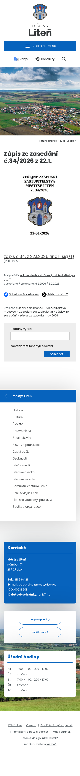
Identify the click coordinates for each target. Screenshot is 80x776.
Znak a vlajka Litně (25, 493)
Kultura (18, 417)
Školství (18, 424)
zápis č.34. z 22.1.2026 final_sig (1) (39, 256)
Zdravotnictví (22, 431)
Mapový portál (39, 619)
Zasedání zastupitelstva (36, 312)
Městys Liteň (68, 141)
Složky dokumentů (30, 308)
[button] (40, 46)
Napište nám (39, 632)
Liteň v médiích (23, 465)
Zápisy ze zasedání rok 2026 (39, 315)
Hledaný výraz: (21, 329)
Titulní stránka (48, 141)
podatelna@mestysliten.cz (37, 584)
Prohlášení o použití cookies (31, 732)
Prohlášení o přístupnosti (57, 725)
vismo (52, 744)
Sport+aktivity (22, 438)
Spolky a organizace (27, 506)
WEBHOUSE (49, 738)
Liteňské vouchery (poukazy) (32, 500)
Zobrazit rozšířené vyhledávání (31, 346)
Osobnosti (20, 458)
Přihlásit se (15, 725)
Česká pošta (21, 451)
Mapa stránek (62, 732)
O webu (31, 725)
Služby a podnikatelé (27, 445)
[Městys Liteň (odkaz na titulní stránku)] (40, 13)
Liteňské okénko (24, 472)
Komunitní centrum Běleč (30, 486)
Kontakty (48, 59)
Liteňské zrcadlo (24, 479)
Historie (18, 410)
